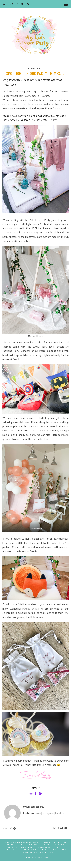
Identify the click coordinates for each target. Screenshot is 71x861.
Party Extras (29, 845)
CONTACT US (13, 850)
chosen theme (10, 104)
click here (24, 422)
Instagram (48, 813)
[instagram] (12, 4)
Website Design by (35, 857)
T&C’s (63, 850)
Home (47, 842)
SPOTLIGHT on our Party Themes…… (35, 73)
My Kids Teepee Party (27, 842)
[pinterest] (22, 4)
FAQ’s (59, 847)
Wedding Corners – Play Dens (36, 852)
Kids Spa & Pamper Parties (40, 850)
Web (38, 813)
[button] (67, 4)
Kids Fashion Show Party (36, 847)
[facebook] (17, 4)
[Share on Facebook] (11, 828)
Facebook (60, 813)
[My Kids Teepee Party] (35, 31)
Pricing (46, 845)
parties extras (30, 608)
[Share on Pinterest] (14, 828)
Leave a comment (61, 828)
